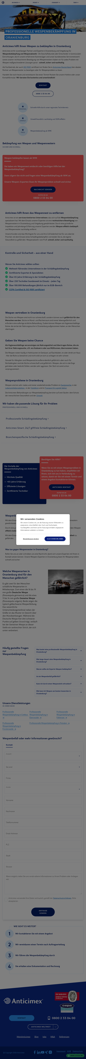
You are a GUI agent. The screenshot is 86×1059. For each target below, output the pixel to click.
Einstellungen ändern (31, 539)
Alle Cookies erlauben (55, 538)
